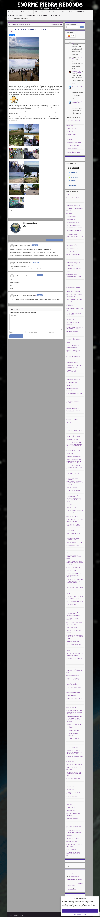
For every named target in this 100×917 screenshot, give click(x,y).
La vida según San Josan (53, 11)
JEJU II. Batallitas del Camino (72, 675)
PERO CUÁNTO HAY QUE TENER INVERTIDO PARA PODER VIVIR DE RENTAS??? (74, 563)
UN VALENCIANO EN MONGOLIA (74, 823)
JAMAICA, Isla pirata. (56, 24)
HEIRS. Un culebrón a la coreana (73, 666)
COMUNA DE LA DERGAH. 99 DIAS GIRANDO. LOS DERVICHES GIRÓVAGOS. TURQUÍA (74, 581)
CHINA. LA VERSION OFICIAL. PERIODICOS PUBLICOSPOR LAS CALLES (74, 854)
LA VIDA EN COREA (71, 134)
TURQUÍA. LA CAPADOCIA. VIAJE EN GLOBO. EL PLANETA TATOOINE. (74, 575)
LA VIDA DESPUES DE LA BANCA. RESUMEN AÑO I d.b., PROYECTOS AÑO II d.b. (74, 637)
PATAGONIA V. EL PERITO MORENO (74, 756)
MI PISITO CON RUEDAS (72, 609)
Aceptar (68, 911)
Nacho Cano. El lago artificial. (72, 641)
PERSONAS (69, 284)
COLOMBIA (69, 139)
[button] (97, 898)
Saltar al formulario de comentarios (54, 240)
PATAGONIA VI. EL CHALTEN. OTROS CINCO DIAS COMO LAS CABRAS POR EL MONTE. (74, 752)
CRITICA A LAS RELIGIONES (73, 148)
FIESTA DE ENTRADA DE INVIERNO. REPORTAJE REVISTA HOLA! (74, 557)
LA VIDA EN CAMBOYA (72, 487)
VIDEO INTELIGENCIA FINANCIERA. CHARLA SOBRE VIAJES (73, 276)
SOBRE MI (68, 271)
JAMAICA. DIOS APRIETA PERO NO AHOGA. (21, 24)
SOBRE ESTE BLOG (71, 849)
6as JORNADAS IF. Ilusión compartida (77, 88)
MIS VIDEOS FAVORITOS (72, 331)
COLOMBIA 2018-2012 (71, 382)
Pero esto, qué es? (13, 11)
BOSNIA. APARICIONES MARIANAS (74, 137)
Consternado (69, 405)
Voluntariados (30, 15)
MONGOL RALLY (70, 835)
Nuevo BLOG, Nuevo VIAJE (72, 703)
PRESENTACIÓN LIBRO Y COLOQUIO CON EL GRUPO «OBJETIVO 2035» (73, 410)
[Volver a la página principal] (50, 5)
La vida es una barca (76, 72)
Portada (9, 18)
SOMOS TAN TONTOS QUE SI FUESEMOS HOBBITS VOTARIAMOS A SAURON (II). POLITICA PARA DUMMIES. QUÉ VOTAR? (74, 498)
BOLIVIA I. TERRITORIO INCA (73, 743)
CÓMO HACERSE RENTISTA (16, 15)
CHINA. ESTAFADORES (71, 841)
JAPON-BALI (69, 213)
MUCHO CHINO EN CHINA (72, 838)
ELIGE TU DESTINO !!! (71, 796)
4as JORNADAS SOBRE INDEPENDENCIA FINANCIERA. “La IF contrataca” (74, 236)
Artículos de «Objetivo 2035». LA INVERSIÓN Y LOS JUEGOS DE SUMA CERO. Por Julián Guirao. (73, 461)
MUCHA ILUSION (70, 375)
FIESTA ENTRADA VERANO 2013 (74, 142)
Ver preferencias (92, 911)
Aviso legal (84, 914)
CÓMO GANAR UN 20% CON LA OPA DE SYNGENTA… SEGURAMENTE (73, 452)
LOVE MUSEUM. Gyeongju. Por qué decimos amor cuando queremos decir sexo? (74, 671)
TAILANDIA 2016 (70, 422)
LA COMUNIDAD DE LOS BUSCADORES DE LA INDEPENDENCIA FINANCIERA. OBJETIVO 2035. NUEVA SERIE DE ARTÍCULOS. (74, 481)
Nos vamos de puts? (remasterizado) (73, 456)
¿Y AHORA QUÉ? (70, 334)
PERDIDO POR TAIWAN (71, 627)
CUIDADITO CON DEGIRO (72, 398)
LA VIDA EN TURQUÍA (71, 570)
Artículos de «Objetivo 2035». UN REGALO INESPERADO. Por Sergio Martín (74, 467)
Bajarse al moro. (69, 552)
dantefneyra (17, 295)
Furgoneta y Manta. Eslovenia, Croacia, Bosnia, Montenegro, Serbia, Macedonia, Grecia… (74, 587)
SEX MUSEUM (69, 131)
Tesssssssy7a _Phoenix (76, 71)
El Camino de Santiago (68, 11)
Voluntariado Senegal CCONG (72, 197)
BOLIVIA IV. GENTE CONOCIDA (74, 145)
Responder (35, 245)
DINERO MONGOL (70, 807)
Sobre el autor (69, 123)
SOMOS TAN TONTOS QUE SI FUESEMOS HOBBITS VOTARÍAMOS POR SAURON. (73, 614)
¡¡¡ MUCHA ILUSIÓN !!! (71, 257)
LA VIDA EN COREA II (71, 507)
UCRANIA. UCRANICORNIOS (73, 254)
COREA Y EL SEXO (70, 504)
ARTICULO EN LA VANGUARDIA (74, 800)
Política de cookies (77, 914)
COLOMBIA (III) (70, 789)
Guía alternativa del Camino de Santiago (74, 601)
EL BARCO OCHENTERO (72, 128)
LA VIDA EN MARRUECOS (72, 549)
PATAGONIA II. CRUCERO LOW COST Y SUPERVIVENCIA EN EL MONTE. (74, 774)
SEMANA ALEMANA (71, 695)
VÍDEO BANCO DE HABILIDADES (74, 268)
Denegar (80, 911)
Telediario (68, 281)
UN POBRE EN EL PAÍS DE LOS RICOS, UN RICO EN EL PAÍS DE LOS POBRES (74, 726)
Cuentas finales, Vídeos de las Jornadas (74, 251)
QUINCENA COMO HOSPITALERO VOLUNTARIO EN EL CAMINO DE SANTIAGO (74, 712)
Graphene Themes (19, 915)
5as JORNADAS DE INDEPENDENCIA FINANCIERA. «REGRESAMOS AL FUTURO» (74, 221)
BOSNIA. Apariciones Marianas (73, 692)
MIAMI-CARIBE (70, 385)
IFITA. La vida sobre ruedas (72, 248)
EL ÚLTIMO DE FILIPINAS (72, 545)
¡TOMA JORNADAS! (71, 216)
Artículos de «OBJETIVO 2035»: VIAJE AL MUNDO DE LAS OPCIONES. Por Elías (73, 473)
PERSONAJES (80, 11)
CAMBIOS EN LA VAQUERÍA (73, 291)
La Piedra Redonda (26, 11)
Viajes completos (39, 11)
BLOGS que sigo (55, 15)
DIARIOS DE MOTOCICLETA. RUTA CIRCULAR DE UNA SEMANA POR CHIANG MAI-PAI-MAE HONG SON (74, 356)
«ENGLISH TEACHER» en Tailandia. (74, 542)
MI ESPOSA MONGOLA (71, 810)
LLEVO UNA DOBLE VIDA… (73, 241)
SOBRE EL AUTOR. (42, 15)
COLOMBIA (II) (70, 786)
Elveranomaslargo (76, 86)
